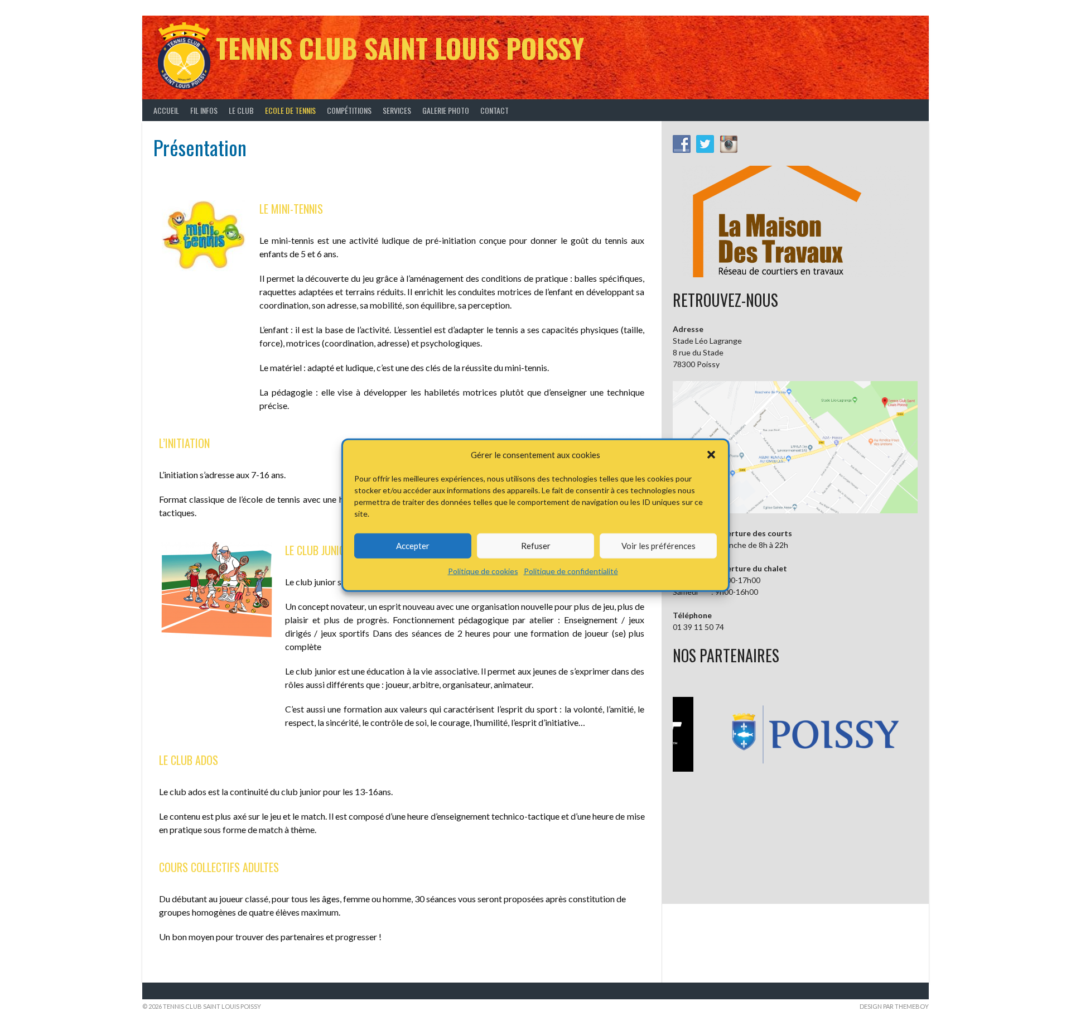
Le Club (241, 110)
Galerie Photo (445, 110)
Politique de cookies (483, 570)
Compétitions (349, 110)
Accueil (166, 110)
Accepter (413, 546)
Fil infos (204, 110)
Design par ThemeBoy (894, 1006)
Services (397, 110)
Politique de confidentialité (571, 570)
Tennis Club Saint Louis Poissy (400, 48)
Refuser (536, 546)
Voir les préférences (658, 546)
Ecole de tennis (290, 110)
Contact (494, 110)
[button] (711, 454)
